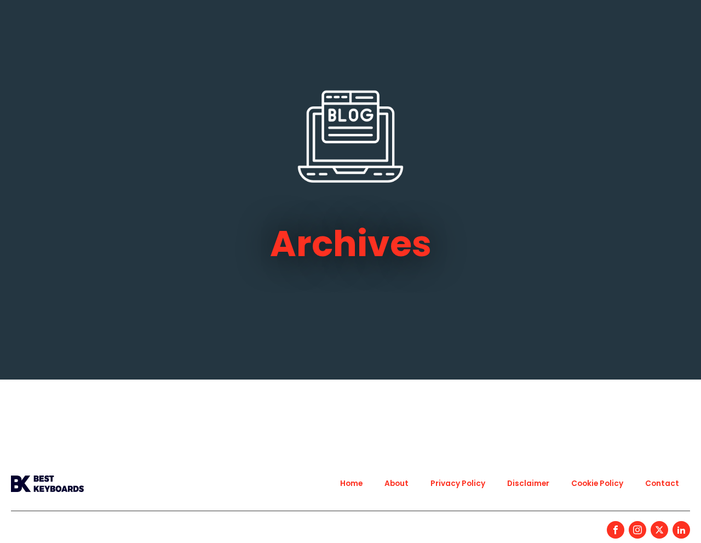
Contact (662, 483)
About (396, 483)
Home (351, 483)
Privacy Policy (457, 483)
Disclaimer (528, 483)
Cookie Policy (597, 483)
